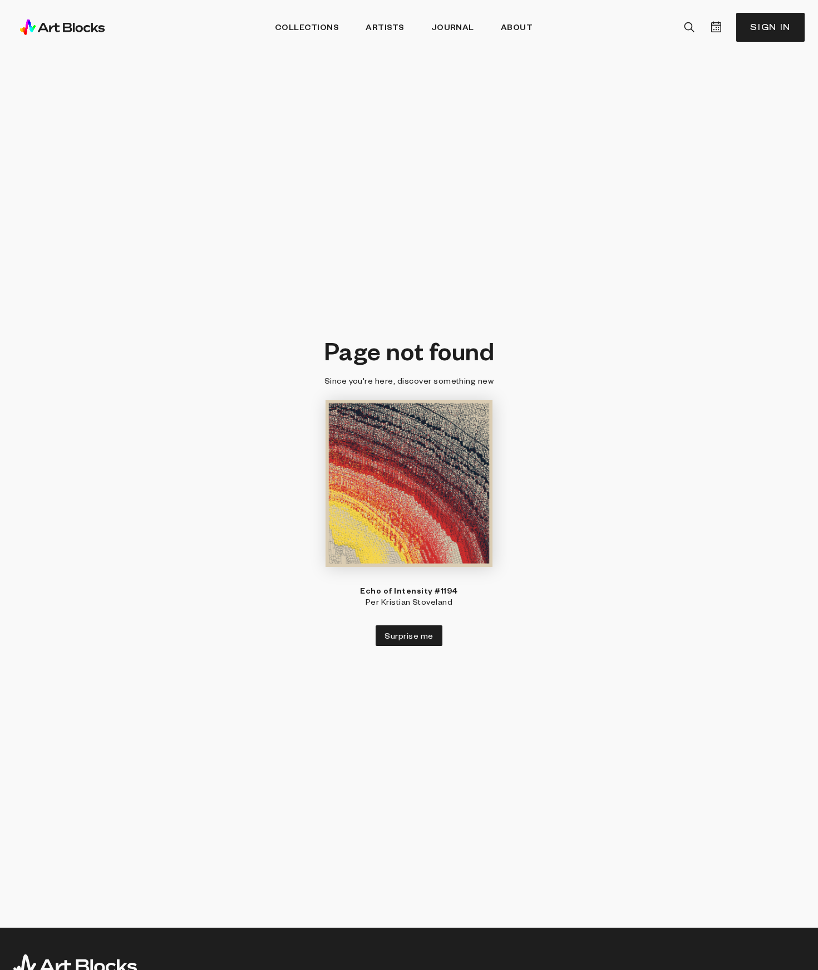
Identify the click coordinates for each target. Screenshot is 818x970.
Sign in (770, 27)
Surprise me (409, 635)
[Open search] (689, 27)
